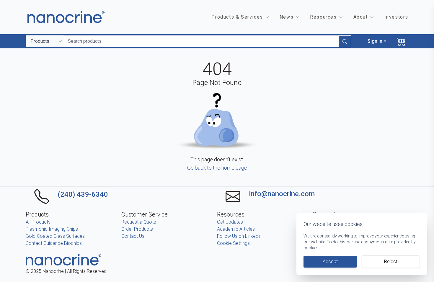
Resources (323, 17)
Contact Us (132, 236)
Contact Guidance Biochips (54, 243)
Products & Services (237, 17)
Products (39, 41)
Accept (330, 261)
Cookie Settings (233, 243)
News (286, 17)
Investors (396, 17)
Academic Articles (236, 229)
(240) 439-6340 (83, 194)
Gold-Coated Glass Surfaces (55, 236)
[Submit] (345, 41)
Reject (390, 261)
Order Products (137, 229)
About (360, 17)
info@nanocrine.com (282, 194)
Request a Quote (138, 222)
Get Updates (230, 222)
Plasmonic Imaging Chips (52, 229)
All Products (38, 222)
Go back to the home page (217, 168)
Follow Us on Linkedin (239, 236)
